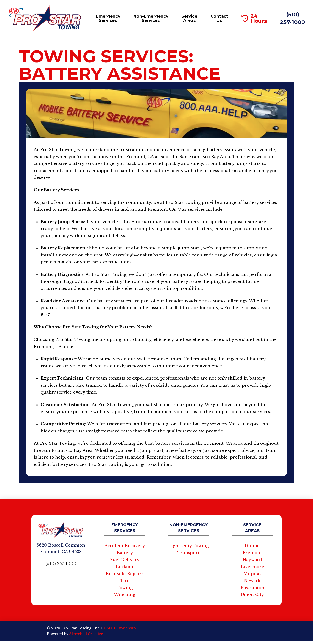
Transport (188, 552)
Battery (125, 552)
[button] (107, 18)
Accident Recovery (124, 545)
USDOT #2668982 (120, 628)
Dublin (252, 545)
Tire (124, 580)
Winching (124, 594)
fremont (252, 552)
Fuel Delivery (124, 559)
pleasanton (252, 587)
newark (252, 580)
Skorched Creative (86, 634)
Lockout (125, 566)
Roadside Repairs (125, 573)
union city (252, 594)
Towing (125, 587)
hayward (252, 559)
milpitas (252, 573)
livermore (252, 566)
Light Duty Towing (188, 545)
